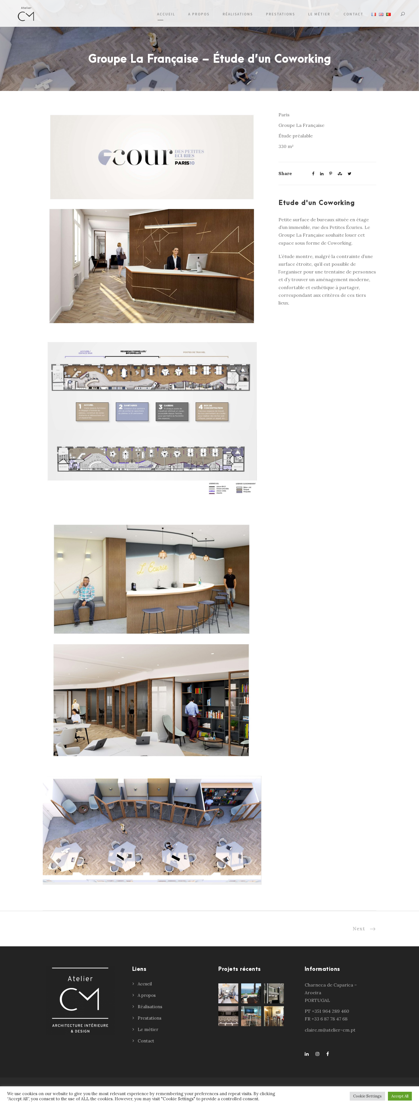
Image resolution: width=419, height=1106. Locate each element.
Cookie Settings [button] (367, 1096)
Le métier (319, 14)
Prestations (280, 14)
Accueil (166, 14)
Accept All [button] (399, 1096)
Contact (353, 14)
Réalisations (238, 14)
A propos (199, 14)
